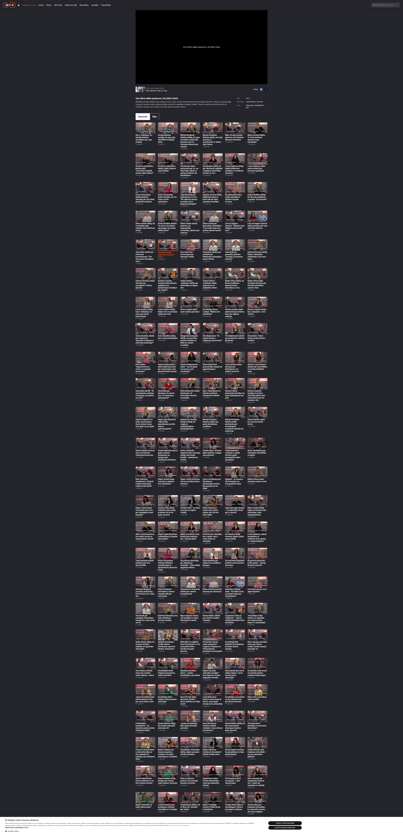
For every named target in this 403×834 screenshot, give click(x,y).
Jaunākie (95, 5)
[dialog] (201, 825)
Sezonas (142, 116)
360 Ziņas (58, 5)
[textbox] (385, 5)
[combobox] (385, 5)
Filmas (49, 5)
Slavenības (83, 5)
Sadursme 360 (71, 5)
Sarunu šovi (250, 105)
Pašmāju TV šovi (29, 5)
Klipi (154, 116)
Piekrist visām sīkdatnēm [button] (285, 823)
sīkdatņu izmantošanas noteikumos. (179, 825)
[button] (132, 827)
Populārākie (106, 5)
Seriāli (41, 5)
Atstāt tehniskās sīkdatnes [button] (285, 828)
